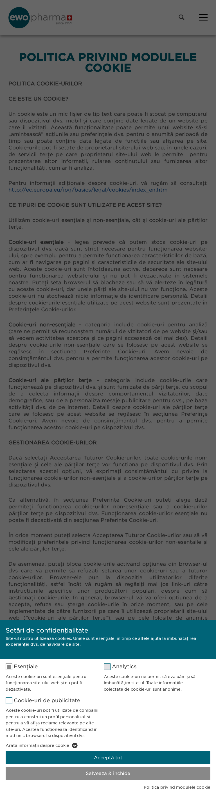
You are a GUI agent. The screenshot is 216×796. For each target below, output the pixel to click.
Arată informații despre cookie (37, 745)
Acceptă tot (108, 757)
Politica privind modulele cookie (177, 787)
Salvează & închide (108, 773)
